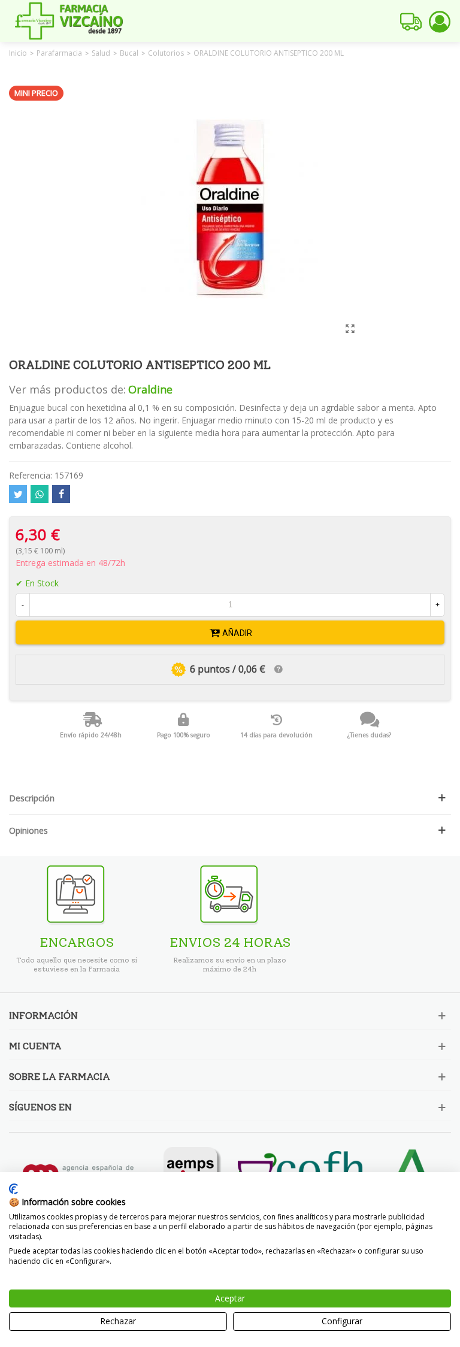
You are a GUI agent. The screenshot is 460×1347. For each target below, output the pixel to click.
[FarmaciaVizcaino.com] (69, 21)
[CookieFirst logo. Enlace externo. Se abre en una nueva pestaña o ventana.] (13, 1188)
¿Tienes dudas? (369, 735)
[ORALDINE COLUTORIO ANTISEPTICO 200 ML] (350, 328)
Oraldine (150, 389)
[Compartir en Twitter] (18, 494)
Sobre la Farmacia (59, 1076)
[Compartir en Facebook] (61, 494)
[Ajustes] (439, 21)
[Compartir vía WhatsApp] (40, 494)
